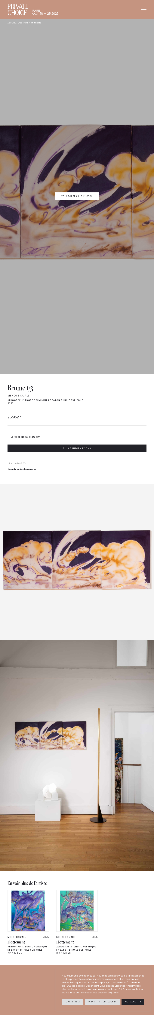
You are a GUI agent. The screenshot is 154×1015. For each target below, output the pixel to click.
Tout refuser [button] (72, 1001)
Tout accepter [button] (132, 1001)
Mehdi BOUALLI (19, 395)
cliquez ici (113, 992)
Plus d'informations (77, 448)
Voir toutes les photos (77, 196)
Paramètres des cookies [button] (102, 1001)
